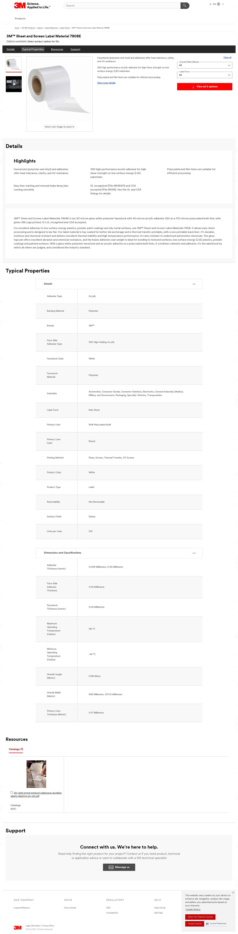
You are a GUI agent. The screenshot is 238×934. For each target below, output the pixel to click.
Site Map (158, 913)
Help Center (160, 908)
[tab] (16, 749)
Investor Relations (22, 908)
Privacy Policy (48, 926)
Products (20, 18)
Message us (122, 867)
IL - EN (213, 4)
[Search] (185, 5)
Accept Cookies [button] (194, 924)
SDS (108, 908)
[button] (216, 923)
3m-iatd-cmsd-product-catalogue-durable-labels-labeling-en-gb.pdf (36, 795)
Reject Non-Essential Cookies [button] (200, 917)
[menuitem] (11, 49)
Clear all (227, 57)
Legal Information (33, 926)
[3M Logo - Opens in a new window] (32, 5)
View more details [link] (106, 83)
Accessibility (112, 913)
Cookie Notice (193, 909)
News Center (70, 908)
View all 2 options (207, 86)
